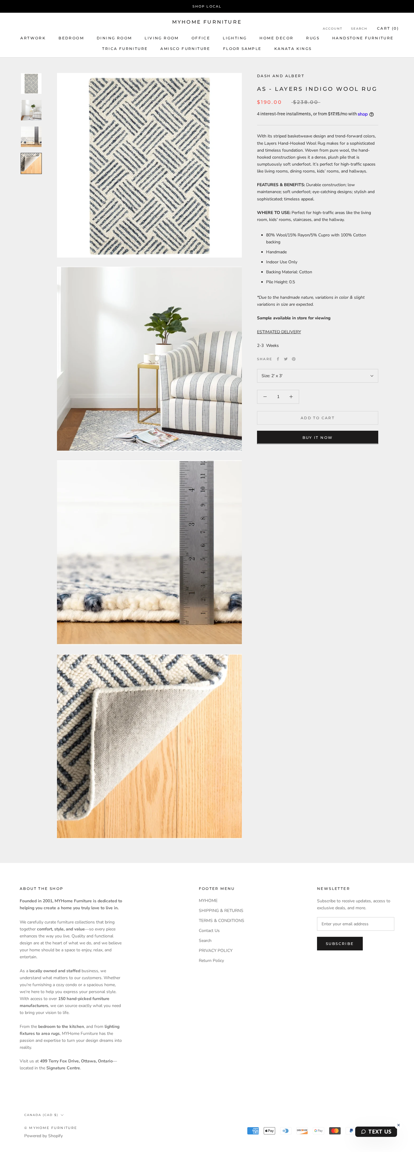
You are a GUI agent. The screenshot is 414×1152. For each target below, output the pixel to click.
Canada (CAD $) (41, 1115)
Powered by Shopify (43, 1136)
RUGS (312, 38)
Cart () (388, 28)
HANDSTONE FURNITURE (363, 38)
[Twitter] (286, 359)
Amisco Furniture (185, 48)
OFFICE (201, 38)
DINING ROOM (114, 38)
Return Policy (211, 960)
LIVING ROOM (162, 38)
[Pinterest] (293, 359)
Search (359, 29)
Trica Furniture (125, 48)
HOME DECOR (276, 38)
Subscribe (340, 943)
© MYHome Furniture (50, 1128)
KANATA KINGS (293, 48)
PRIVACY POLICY (215, 950)
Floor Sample (242, 48)
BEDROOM (71, 38)
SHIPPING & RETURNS (221, 910)
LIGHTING (235, 38)
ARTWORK (33, 38)
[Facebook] (278, 359)
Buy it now (317, 437)
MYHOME (208, 900)
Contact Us (209, 930)
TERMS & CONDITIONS (221, 920)
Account (332, 29)
